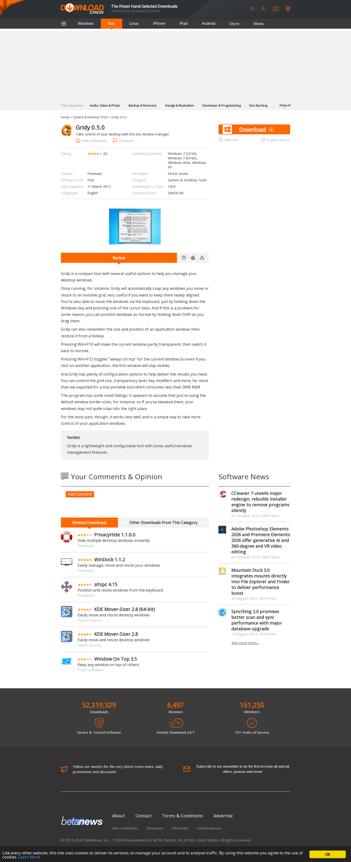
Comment (126, 141)
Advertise (223, 816)
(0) (105, 153)
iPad (183, 24)
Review (119, 257)
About (118, 816)
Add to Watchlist (94, 141)
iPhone (159, 24)
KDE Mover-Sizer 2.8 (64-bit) (124, 609)
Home (65, 117)
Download (252, 129)
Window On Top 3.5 (115, 659)
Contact (143, 816)
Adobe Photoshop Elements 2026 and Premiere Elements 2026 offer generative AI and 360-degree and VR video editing (260, 540)
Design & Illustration (179, 105)
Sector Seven (178, 173)
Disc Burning (258, 105)
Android (208, 24)
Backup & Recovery (143, 105)
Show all (284, 105)
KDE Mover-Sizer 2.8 (116, 634)
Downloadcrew (209, 828)
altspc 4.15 (105, 584)
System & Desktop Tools (90, 117)
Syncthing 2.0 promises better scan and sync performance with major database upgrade (256, 620)
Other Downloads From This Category (163, 522)
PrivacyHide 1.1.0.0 (114, 534)
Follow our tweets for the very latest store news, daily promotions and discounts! (118, 769)
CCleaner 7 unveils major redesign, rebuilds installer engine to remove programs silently (260, 501)
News (259, 23)
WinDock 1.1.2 (109, 559)
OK (327, 854)
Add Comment (80, 494)
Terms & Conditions (182, 816)
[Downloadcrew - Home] (82, 8)
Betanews (155, 828)
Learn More (29, 857)
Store (234, 23)
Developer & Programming (221, 105)
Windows (86, 24)
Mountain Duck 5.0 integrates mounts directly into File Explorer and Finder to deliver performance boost (260, 581)
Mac (111, 24)
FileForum (180, 828)
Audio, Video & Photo (105, 105)
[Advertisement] (175, 64)
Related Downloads (89, 522)
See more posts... (245, 642)
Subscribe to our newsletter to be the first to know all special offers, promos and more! (242, 769)
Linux (134, 24)
